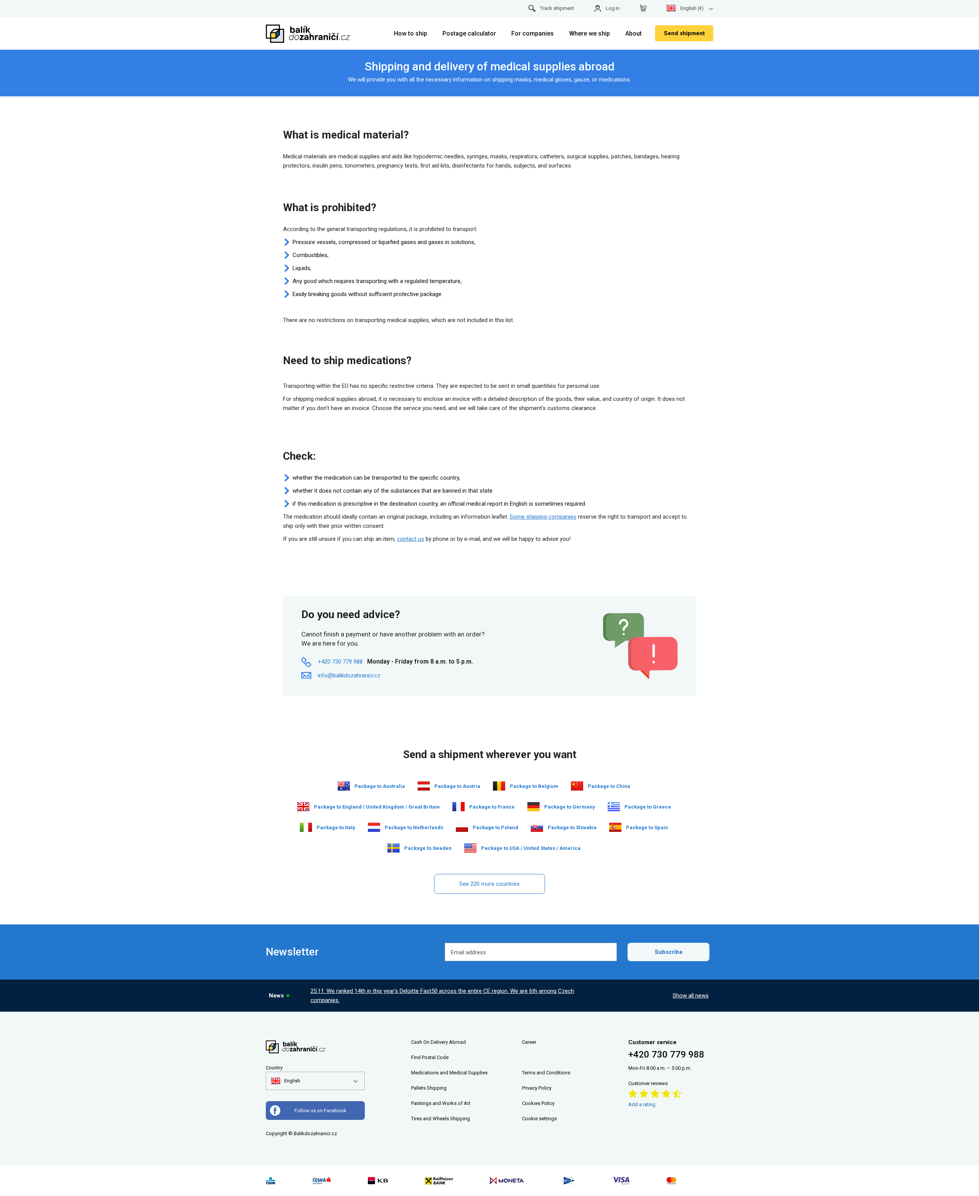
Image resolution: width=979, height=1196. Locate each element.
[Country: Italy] (306, 827)
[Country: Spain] (615, 827)
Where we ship (589, 33)
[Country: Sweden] (393, 848)
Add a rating (641, 1104)
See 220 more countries (489, 883)
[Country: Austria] (424, 786)
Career (529, 1042)
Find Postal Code (430, 1057)
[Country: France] (458, 806)
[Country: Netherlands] (374, 827)
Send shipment (684, 33)
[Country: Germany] (533, 806)
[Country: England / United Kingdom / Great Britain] (303, 806)
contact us (410, 538)
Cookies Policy (538, 1103)
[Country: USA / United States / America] (470, 848)
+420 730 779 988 (340, 661)
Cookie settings (539, 1118)
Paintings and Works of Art (440, 1103)
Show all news (691, 995)
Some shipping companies (543, 516)
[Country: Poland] (462, 827)
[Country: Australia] (344, 786)
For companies (532, 33)
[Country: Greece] (614, 806)
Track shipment (557, 8)
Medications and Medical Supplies (449, 1073)
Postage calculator (469, 33)
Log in (613, 8)
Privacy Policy (536, 1088)
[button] (285, 1081)
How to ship (410, 33)
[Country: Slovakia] (537, 827)
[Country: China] (577, 786)
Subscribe (669, 952)
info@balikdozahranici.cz (349, 675)
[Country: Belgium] (499, 786)
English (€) (692, 8)
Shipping (437, 1088)
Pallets (418, 1088)
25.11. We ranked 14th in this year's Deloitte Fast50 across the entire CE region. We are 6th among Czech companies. (442, 996)
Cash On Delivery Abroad (438, 1042)
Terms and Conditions (546, 1073)
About (633, 33)
